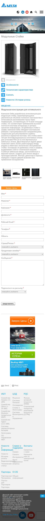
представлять (8, 304)
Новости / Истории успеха (18, 100)
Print (16, 386)
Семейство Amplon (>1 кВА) (5, 400)
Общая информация (17, 477)
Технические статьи (6, 465)
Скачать (10, 95)
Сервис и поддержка (17, 447)
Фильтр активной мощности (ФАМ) (28, 401)
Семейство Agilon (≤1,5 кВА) (5, 422)
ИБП (3, 394)
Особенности (12, 85)
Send (6, 386)
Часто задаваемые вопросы (17, 462)
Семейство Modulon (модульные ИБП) (6, 414)
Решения (16, 398)
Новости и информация (6, 448)
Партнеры (6, 472)
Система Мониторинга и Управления (17, 415)
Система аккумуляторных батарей (6, 428)
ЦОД (14, 394)
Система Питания (16, 401)
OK (42, 496)
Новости (4, 454)
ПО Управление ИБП (6, 438)
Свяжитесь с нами (28, 451)
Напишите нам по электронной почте (28, 457)
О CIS (15, 472)
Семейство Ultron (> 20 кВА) (5, 406)
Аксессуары (6, 433)
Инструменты (17, 457)
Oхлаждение (17, 405)
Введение (10, 80)
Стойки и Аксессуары (17, 409)
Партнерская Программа (6, 477)
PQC (26, 394)
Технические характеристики (19, 90)
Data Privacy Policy (10, 515)
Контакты (28, 446)
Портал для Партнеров (5, 483)
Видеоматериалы (6, 461)
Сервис (15, 452)
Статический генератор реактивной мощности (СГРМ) (28, 410)
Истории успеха (4, 457)
